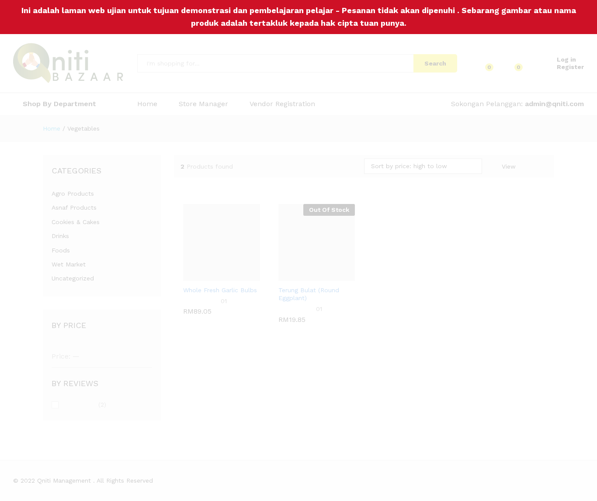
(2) (84, 405)
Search (435, 63)
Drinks (60, 235)
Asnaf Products (74, 207)
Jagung (194, 289)
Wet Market (69, 264)
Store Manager (203, 103)
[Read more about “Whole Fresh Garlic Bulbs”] (198, 275)
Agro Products (73, 193)
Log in (566, 59)
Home (147, 103)
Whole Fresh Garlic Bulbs (220, 305)
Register (570, 66)
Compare (244, 275)
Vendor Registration (282, 103)
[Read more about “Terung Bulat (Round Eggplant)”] (293, 275)
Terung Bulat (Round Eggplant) (308, 309)
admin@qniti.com (554, 104)
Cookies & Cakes (76, 221)
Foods (61, 250)
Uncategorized (73, 278)
